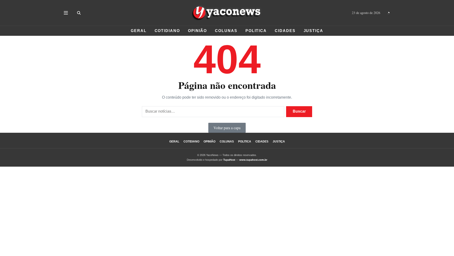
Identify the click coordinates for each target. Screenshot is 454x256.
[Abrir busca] (79, 13)
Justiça (313, 31)
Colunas (226, 31)
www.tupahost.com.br (253, 159)
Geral (139, 31)
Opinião (197, 31)
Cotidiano (167, 31)
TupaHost (229, 159)
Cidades (285, 31)
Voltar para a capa (227, 127)
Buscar (299, 111)
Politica (256, 31)
